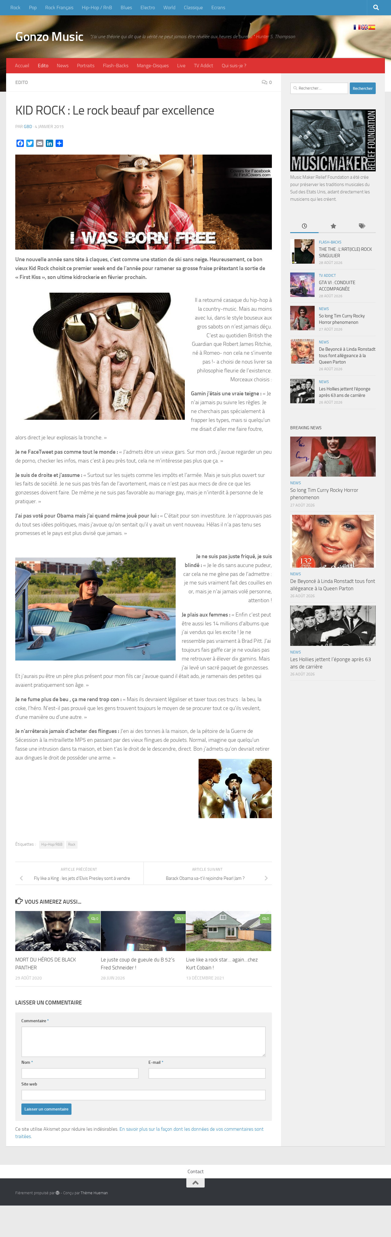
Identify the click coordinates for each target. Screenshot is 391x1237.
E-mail (155, 1062)
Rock (15, 7)
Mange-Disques (153, 65)
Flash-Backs (115, 65)
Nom (27, 1062)
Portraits (85, 65)
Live (181, 65)
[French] (357, 27)
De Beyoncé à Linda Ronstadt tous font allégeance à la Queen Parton (347, 355)
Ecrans (218, 7)
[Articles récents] (304, 226)
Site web (29, 1084)
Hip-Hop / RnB (97, 7)
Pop (33, 7)
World (169, 7)
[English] (364, 27)
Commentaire (35, 1020)
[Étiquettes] (361, 226)
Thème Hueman (94, 1193)
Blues (126, 7)
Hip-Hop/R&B (51, 844)
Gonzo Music (49, 36)
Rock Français (59, 7)
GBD (28, 126)
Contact (196, 1171)
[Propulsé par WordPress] (58, 1193)
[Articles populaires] (333, 226)
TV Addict (203, 65)
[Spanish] (371, 27)
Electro (148, 7)
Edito (43, 65)
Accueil (22, 65)
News (62, 65)
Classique (193, 7)
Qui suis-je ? (234, 65)
